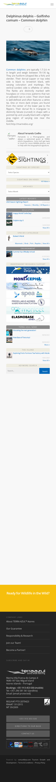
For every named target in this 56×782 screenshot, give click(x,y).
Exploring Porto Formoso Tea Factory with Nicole (31, 353)
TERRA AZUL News (28, 327)
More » (47, 345)
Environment (28, 248)
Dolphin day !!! (18, 220)
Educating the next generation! (24, 330)
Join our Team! (13, 642)
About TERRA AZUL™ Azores (20, 621)
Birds (26, 243)
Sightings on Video (28, 179)
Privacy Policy (40, 763)
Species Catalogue (28, 233)
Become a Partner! (15, 650)
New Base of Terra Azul (21, 337)
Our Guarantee (14, 628)
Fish (31, 243)
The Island (28, 350)
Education (28, 210)
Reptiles (38, 243)
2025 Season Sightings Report (17, 202)
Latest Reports (28, 198)
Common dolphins (16, 69)
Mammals (19, 243)
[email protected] (22, 693)
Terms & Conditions (25, 763)
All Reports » (45, 205)
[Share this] (9, 36)
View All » (46, 228)
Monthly (35, 205)
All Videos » (45, 181)
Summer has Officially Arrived (24, 252)
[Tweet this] (14, 36)
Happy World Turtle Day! (22, 213)
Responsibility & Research (19, 635)
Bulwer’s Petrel (18, 236)
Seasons (27, 205)
